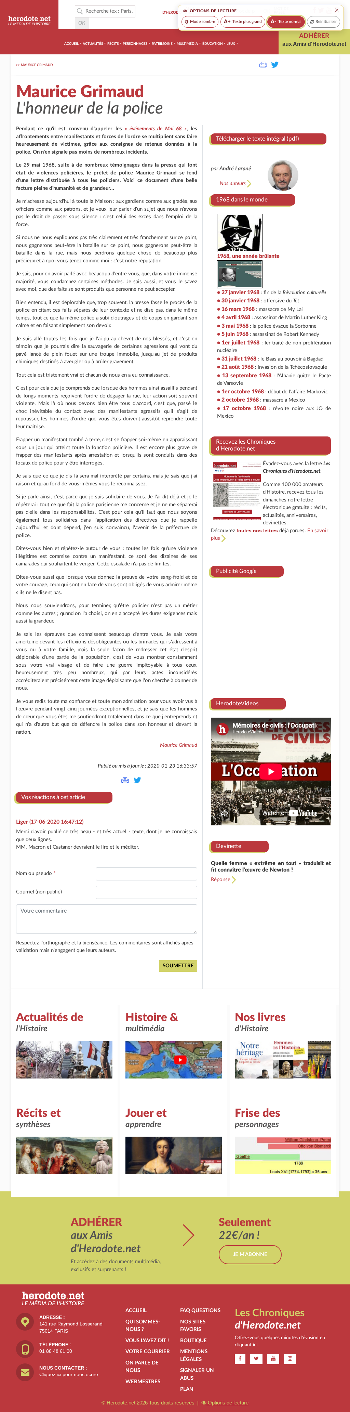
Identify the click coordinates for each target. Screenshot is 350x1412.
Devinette (228, 846)
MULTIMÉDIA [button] (187, 43)
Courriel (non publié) (39, 891)
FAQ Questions (200, 1310)
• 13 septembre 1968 (244, 375)
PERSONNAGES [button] (135, 43)
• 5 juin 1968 (232, 334)
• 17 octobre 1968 (241, 408)
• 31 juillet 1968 (236, 359)
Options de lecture (227, 1403)
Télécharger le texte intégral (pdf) (257, 139)
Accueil (136, 1310)
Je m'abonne (250, 1254)
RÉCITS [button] (113, 43)
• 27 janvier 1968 (238, 292)
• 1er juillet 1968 (238, 342)
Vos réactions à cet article (53, 797)
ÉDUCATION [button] (212, 43)
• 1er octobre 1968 (240, 391)
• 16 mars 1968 (236, 309)
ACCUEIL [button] (71, 43)
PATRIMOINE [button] (162, 43)
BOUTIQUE (193, 1340)
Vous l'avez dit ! (147, 1340)
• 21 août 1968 (235, 367)
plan (186, 1389)
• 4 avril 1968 (233, 317)
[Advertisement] (271, 635)
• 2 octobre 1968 (238, 400)
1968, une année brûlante (248, 256)
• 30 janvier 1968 (238, 300)
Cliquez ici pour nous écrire (68, 1374)
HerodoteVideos (237, 703)
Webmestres (142, 1381)
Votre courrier (147, 1351)
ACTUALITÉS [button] (93, 43)
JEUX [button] (231, 43)
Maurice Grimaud (37, 65)
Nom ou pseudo (35, 873)
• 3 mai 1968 (232, 326)
